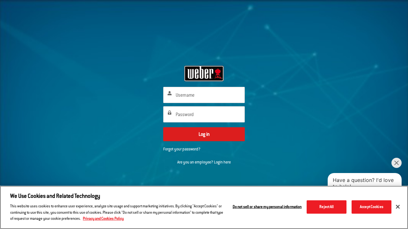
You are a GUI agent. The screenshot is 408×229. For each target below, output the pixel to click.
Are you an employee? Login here (204, 162)
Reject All (326, 206)
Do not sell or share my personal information (267, 206)
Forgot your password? (181, 149)
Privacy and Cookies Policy (103, 218)
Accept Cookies (371, 206)
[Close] (398, 207)
